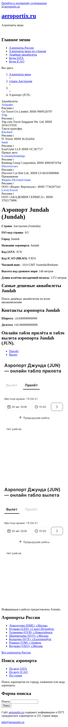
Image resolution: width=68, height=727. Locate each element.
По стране (15, 675)
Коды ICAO (16, 61)
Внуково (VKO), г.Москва (26, 646)
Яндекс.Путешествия (16, 180)
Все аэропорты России (16, 652)
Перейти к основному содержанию (24, 3)
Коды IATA (16, 58)
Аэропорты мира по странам (27, 51)
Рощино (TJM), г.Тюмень (25, 642)
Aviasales (7, 104)
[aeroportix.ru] (11, 6)
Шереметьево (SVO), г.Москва (28, 635)
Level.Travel (10, 190)
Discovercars (10, 166)
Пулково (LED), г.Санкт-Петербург (31, 629)
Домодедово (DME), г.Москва (28, 625)
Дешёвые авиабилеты (23, 54)
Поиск (6, 701)
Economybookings (13, 156)
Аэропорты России (21, 47)
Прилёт (14, 351)
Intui (5, 142)
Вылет (13, 354)
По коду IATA (18, 668)
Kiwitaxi (7, 132)
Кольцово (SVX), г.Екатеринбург (30, 639)
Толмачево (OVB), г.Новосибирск (31, 632)
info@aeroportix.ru (13, 722)
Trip (4, 115)
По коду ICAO (18, 672)
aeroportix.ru (19, 15)
